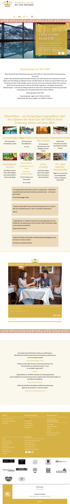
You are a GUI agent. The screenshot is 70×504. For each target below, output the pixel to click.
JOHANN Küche (51, 419)
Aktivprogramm (29, 425)
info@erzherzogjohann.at (32, 449)
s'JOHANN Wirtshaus (8, 447)
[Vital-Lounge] (43, 156)
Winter (49, 431)
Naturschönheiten (52, 426)
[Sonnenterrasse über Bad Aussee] (60, 130)
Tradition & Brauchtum (53, 433)
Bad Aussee (50, 424)
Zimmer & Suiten (6, 441)
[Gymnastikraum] (27, 156)
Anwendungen (29, 423)
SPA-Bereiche (28, 421)
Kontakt (4, 453)
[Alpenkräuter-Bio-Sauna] (43, 130)
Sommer (49, 428)
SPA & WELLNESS (31, 415)
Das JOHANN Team (7, 419)
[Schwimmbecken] (10, 130)
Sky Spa (27, 419)
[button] (59, 53)
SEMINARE (5, 449)
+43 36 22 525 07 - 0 (30, 447)
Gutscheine (5, 423)
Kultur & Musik (51, 435)
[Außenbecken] (27, 130)
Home (4, 415)
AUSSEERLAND (52, 421)
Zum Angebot (13, 319)
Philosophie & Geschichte (9, 421)
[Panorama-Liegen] (10, 156)
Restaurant (52, 415)
